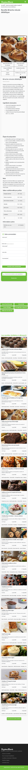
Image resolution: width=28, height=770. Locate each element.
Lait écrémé (25, 358)
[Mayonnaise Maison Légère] (14, 650)
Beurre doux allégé (13, 595)
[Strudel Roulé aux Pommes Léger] (14, 698)
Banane (3, 358)
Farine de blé (20, 358)
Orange (16, 690)
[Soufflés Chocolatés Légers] (14, 603)
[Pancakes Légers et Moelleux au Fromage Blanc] (14, 391)
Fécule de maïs (22, 406)
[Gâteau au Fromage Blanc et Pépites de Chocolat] (14, 461)
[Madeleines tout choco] (14, 580)
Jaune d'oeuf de (4, 524)
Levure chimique (23, 548)
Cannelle (3, 713)
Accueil (2, 5)
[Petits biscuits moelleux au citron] (14, 556)
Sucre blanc (15, 358)
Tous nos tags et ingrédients (8, 755)
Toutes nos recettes (6, 753)
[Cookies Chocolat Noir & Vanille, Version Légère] (14, 532)
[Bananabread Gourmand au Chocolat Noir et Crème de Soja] (14, 366)
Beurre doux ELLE (16, 548)
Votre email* (5, 246)
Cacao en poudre (21, 383)
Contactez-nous (5, 762)
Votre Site (4, 252)
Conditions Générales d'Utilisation (9, 758)
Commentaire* (5, 258)
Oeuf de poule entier (8, 358)
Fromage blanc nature (19, 477)
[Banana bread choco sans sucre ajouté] (14, 438)
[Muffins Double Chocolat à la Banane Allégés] (14, 342)
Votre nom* (4, 237)
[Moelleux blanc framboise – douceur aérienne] (14, 509)
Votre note (4, 243)
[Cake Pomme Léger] (14, 627)
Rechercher (14, 278)
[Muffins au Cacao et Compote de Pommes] (14, 485)
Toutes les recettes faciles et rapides (13, 5)
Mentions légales (5, 760)
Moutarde (22, 666)
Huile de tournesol (17, 666)
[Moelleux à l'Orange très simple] (14, 674)
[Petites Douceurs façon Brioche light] (14, 414)
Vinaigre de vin (10, 666)
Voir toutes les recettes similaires (14, 718)
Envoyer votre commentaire (14, 266)
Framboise (15, 524)
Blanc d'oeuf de (4, 548)
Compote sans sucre (5, 430)
